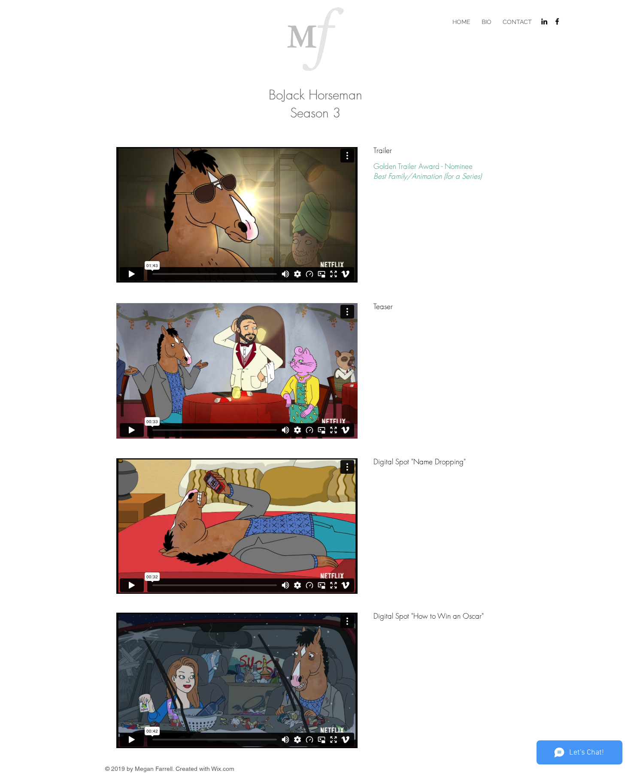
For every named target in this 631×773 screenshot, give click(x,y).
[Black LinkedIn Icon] (544, 21)
